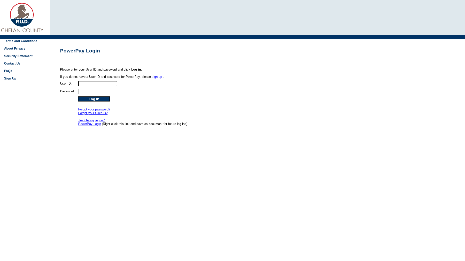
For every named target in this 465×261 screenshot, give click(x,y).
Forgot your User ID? (93, 113)
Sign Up (10, 78)
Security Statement (18, 56)
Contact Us (12, 63)
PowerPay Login (89, 124)
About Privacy (14, 48)
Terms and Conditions (20, 41)
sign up (157, 77)
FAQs (8, 71)
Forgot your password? (94, 109)
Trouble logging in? (91, 120)
